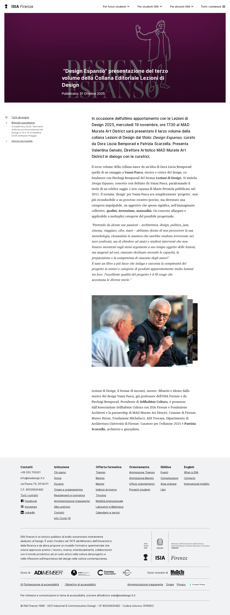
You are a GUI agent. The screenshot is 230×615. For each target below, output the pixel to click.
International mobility (197, 483)
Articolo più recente (22, 141)
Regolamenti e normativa (69, 495)
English (189, 466)
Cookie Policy (198, 584)
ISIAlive (166, 466)
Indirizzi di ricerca (106, 489)
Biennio (100, 478)
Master (100, 483)
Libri (163, 489)
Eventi (164, 472)
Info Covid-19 (62, 518)
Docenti (59, 483)
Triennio (100, 472)
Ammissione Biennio (141, 478)
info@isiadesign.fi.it (32, 478)
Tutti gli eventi (20, 117)
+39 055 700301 (30, 472)
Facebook (31, 501)
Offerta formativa (108, 466)
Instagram (31, 506)
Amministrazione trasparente (72, 501)
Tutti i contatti (29, 495)
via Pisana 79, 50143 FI (34, 483)
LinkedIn (30, 512)
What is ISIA (191, 472)
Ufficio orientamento (142, 483)
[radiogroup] (145, 335)
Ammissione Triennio (142, 472)
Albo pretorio (62, 506)
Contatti (26, 466)
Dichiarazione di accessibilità (41, 584)
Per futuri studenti (114, 6)
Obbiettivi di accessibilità (80, 584)
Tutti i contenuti (211, 6)
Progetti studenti (139, 489)
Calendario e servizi (108, 512)
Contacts (189, 478)
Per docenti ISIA (180, 6)
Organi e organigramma (68, 489)
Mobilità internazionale (109, 501)
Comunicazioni (169, 478)
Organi (170, 584)
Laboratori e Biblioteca (109, 506)
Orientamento (139, 466)
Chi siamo (60, 472)
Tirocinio (101, 495)
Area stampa (168, 483)
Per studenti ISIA (148, 6)
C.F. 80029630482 (31, 489)
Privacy (181, 584)
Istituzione (61, 466)
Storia (57, 478)
